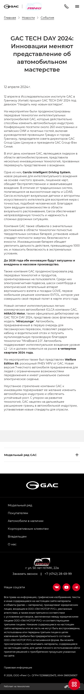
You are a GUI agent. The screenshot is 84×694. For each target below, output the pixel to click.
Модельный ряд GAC (20, 455)
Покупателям (18, 513)
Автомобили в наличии (25, 521)
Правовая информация (18, 667)
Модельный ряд (20, 505)
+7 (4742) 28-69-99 (58, 574)
